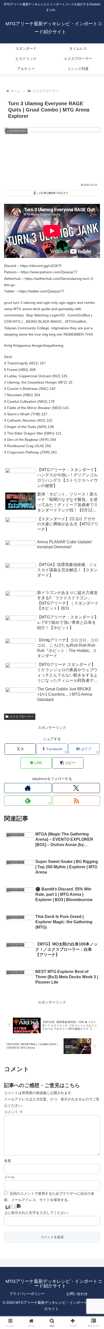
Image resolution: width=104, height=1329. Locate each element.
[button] (68, 763)
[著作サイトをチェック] (27, 788)
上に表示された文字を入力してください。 (37, 1213)
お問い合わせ (77, 1294)
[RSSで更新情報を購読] (76, 801)
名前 (7, 1161)
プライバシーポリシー (27, 1294)
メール (9, 1177)
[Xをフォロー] (76, 788)
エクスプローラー (22, 716)
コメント (13, 1112)
